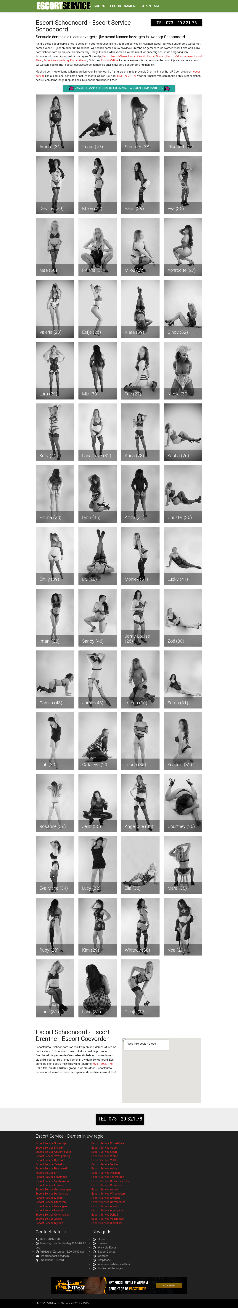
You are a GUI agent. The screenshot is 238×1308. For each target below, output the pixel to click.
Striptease (150, 6)
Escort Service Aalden (104, 1168)
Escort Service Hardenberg (52, 1193)
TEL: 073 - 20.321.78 (120, 1119)
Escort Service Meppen (105, 1172)
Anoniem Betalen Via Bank (114, 1264)
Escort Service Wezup (104, 1156)
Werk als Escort (107, 1247)
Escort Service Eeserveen (51, 1177)
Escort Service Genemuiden (53, 1214)
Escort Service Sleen (104, 1151)
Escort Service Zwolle (49, 1218)
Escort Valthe (109, 60)
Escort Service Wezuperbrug (53, 1156)
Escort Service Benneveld (51, 1168)
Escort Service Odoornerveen (54, 1151)
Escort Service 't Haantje (51, 1143)
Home (101, 1239)
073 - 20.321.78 (126, 76)
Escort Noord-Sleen (114, 56)
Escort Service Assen (104, 1189)
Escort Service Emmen (50, 1185)
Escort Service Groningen (51, 1206)
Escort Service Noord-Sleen (108, 1143)
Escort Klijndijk (137, 56)
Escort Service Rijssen (49, 1223)
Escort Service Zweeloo (50, 1164)
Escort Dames (122, 6)
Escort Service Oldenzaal (106, 1223)
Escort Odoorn (156, 56)
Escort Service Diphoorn (50, 1160)
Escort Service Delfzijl (104, 1214)
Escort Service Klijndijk (49, 1147)
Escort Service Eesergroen (107, 1177)
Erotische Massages (56, 18)
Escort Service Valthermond (53, 1181)
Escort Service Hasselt (50, 1210)
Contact (103, 1256)
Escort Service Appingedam (108, 1210)
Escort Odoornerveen (179, 56)
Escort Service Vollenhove (107, 1218)
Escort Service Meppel (49, 1198)
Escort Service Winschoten (108, 1193)
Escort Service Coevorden (107, 1185)
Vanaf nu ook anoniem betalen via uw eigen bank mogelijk (119, 88)
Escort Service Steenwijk (51, 1202)
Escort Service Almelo (105, 1206)
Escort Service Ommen (105, 1198)
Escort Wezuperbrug (56, 60)
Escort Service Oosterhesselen (110, 1181)
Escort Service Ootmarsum (108, 1202)
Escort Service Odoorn (105, 1147)
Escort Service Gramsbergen (53, 1189)
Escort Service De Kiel (104, 1164)
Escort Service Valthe (104, 1160)
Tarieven (103, 1243)
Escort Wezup (78, 60)
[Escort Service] (63, 7)
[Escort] (119, 1293)
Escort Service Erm (47, 1172)
